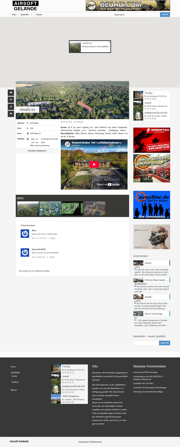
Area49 (148, 103)
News (14, 15)
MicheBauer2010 (140, 284)
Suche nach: (119, 15)
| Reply (51, 238)
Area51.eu (87, 43)
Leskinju (137, 301)
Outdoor (15, 382)
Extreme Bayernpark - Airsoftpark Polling (157, 280)
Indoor (14, 376)
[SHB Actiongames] (56, 399)
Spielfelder (25, 15)
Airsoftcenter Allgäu (154, 392)
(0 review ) (79, 122)
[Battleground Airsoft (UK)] (138, 116)
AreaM (148, 297)
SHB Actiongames (70, 396)
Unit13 (148, 263)
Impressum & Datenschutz (90, 442)
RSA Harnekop (151, 372)
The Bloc (149, 93)
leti (135, 318)
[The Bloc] (138, 96)
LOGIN (30, 271)
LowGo (137, 267)
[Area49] (138, 106)
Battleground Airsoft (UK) (156, 113)
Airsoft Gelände (19, 441)
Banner (39, 15)
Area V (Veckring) (153, 314)
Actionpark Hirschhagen (156, 387)
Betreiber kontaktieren (37, 151)
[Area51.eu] (28, 209)
